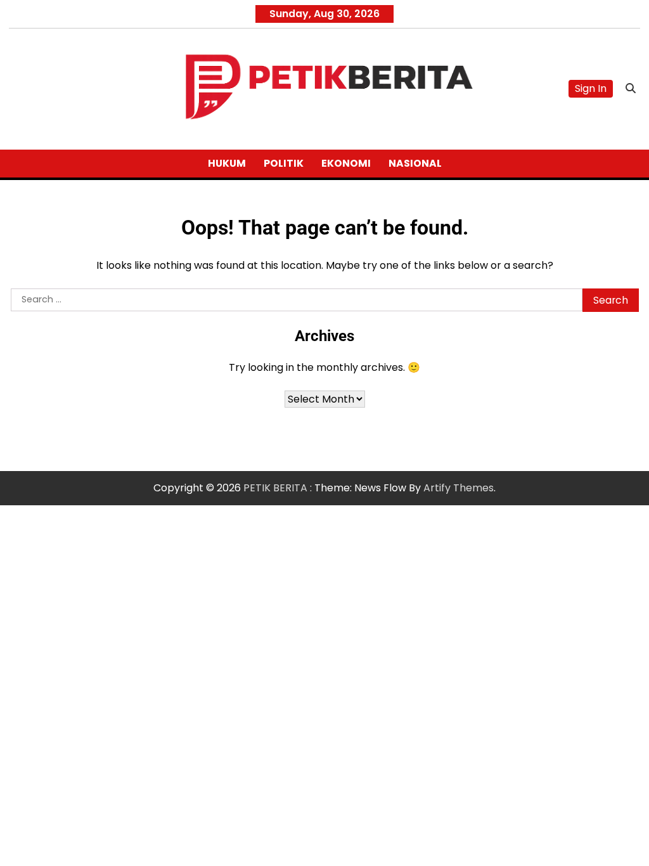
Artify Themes (458, 488)
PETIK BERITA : (277, 488)
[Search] (630, 88)
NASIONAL (415, 163)
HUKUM (227, 163)
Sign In (591, 88)
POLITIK (284, 163)
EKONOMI (346, 163)
